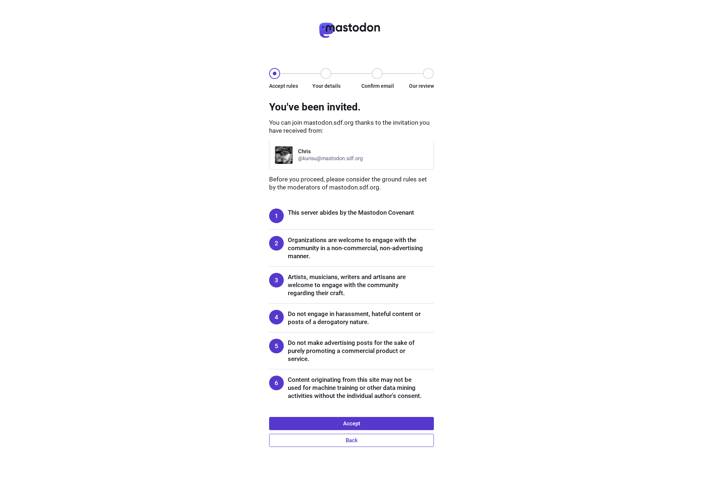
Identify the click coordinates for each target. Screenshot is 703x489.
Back (352, 440)
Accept (351, 423)
